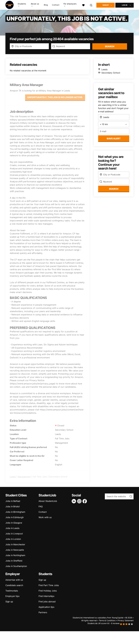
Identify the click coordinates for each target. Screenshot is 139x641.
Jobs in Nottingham (15, 555)
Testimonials (11, 590)
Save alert (114, 138)
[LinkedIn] (74, 501)
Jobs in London (13, 539)
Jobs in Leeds (12, 528)
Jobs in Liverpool (14, 533)
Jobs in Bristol (12, 506)
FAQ (40, 506)
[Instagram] (80, 501)
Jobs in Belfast (12, 501)
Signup (105, 5)
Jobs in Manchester (15, 544)
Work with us (45, 517)
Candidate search (14, 585)
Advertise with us (14, 579)
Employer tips (12, 596)
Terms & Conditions (107, 620)
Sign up (9, 601)
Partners (43, 612)
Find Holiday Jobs (48, 590)
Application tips (46, 607)
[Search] (91, 4)
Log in (124, 5)
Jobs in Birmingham (15, 512)
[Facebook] (85, 501)
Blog (46, 5)
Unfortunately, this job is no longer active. (55, 97)
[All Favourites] (83, 4)
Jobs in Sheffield (13, 560)
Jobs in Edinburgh (14, 517)
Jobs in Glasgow (13, 522)
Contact (55, 5)
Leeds (13, 476)
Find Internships (46, 596)
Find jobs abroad (47, 601)
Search (109, 46)
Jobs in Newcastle (14, 549)
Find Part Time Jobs (49, 585)
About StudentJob (48, 501)
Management (24, 476)
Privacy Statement (126, 620)
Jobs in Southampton (16, 566)
